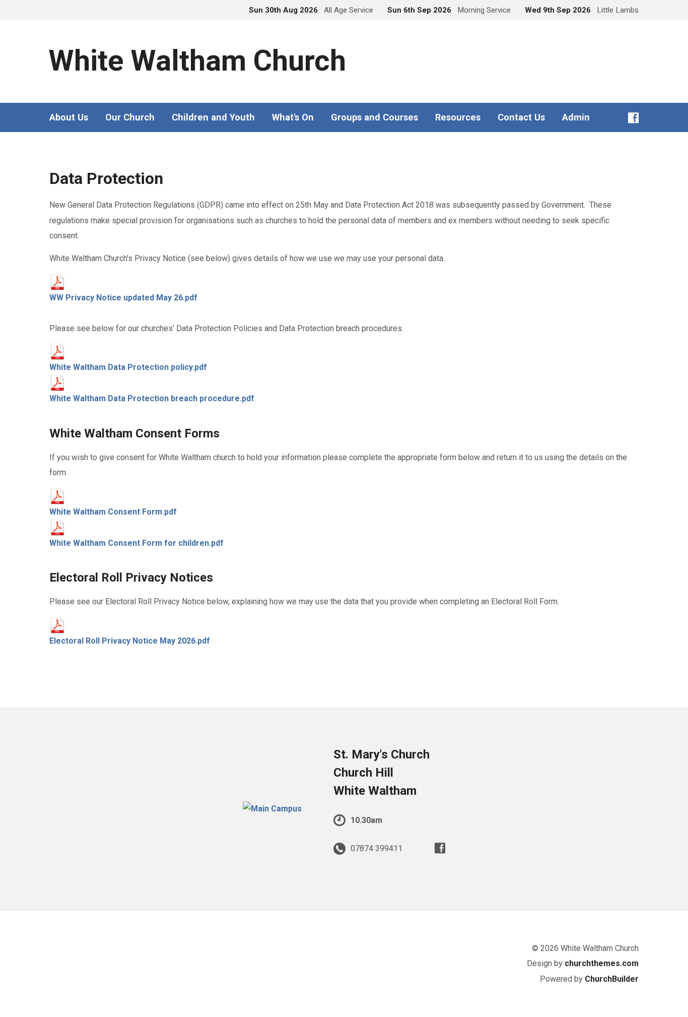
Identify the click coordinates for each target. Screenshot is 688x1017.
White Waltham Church (197, 61)
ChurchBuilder (612, 979)
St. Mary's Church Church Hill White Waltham (381, 772)
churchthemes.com (602, 963)
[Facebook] (633, 117)
